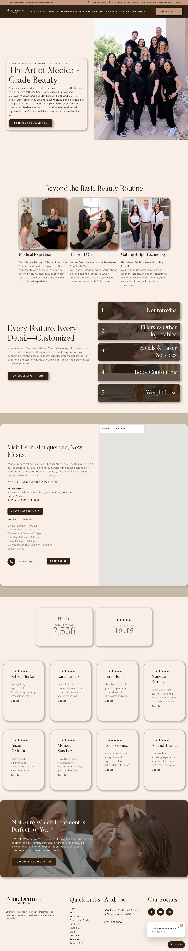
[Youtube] (160, 912)
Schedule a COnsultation (34, 862)
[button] (97, 2)
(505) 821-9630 (30, 500)
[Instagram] (169, 912)
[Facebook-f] (151, 912)
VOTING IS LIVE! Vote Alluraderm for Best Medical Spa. (30, 2)
